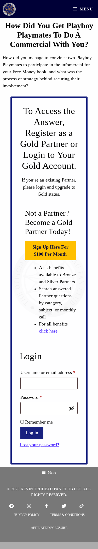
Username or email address (49, 372)
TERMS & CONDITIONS (67, 515)
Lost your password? (39, 444)
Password (39, 397)
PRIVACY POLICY (26, 515)
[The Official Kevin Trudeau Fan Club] (9, 9)
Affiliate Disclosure (49, 528)
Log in (32, 432)
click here (48, 331)
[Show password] (71, 408)
